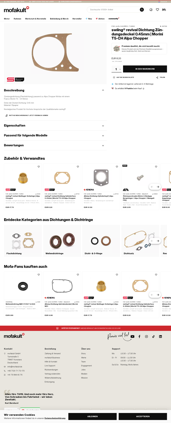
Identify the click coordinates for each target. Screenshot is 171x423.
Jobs (83, 369)
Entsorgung (49, 382)
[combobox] (117, 69)
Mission (84, 378)
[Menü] (18, 409)
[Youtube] (132, 336)
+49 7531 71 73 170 (16, 371)
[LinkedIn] (160, 336)
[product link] (23, 187)
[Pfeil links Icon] (152, 187)
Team (83, 361)
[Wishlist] (157, 10)
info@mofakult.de (15, 366)
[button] (55, 90)
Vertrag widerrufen (52, 374)
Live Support (50, 365)
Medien (84, 374)
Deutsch (164, 2)
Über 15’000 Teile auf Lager (43, 1)
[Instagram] (146, 336)
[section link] (114, 19)
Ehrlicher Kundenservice (71, 1)
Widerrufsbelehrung (53, 378)
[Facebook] (139, 336)
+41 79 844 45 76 (15, 375)
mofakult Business (52, 357)
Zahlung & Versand (52, 353)
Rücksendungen (51, 369)
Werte (83, 357)
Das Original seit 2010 (15, 1)
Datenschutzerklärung (55, 418)
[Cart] (164, 10)
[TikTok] (153, 336)
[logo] (16, 9)
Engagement (86, 365)
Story (83, 353)
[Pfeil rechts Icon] (158, 187)
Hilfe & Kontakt (51, 361)
